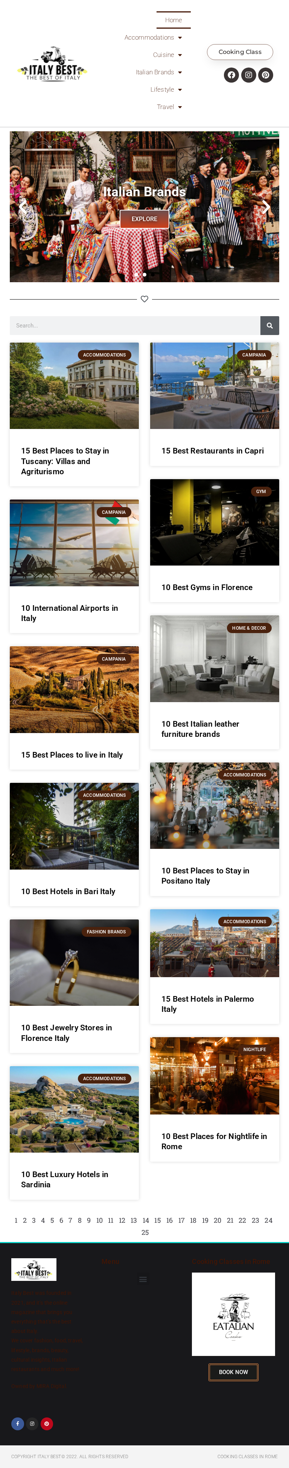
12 (122, 1220)
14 (146, 1220)
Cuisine (163, 54)
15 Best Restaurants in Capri (212, 450)
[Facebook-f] (17, 1423)
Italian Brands (155, 72)
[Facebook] (231, 75)
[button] (23, 207)
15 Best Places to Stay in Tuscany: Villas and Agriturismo (65, 461)
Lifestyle (163, 89)
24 (268, 1220)
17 (181, 1220)
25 (145, 1232)
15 (157, 1220)
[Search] (269, 325)
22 (242, 1220)
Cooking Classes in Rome (231, 1261)
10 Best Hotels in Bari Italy (68, 891)
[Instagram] (248, 75)
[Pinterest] (265, 75)
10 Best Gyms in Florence (206, 587)
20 (217, 1220)
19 (205, 1220)
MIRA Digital (51, 1386)
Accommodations (150, 37)
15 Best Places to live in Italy (72, 754)
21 (230, 1220)
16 (169, 1220)
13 (134, 1220)
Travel (165, 107)
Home (174, 20)
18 (193, 1220)
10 (99, 1220)
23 (255, 1220)
